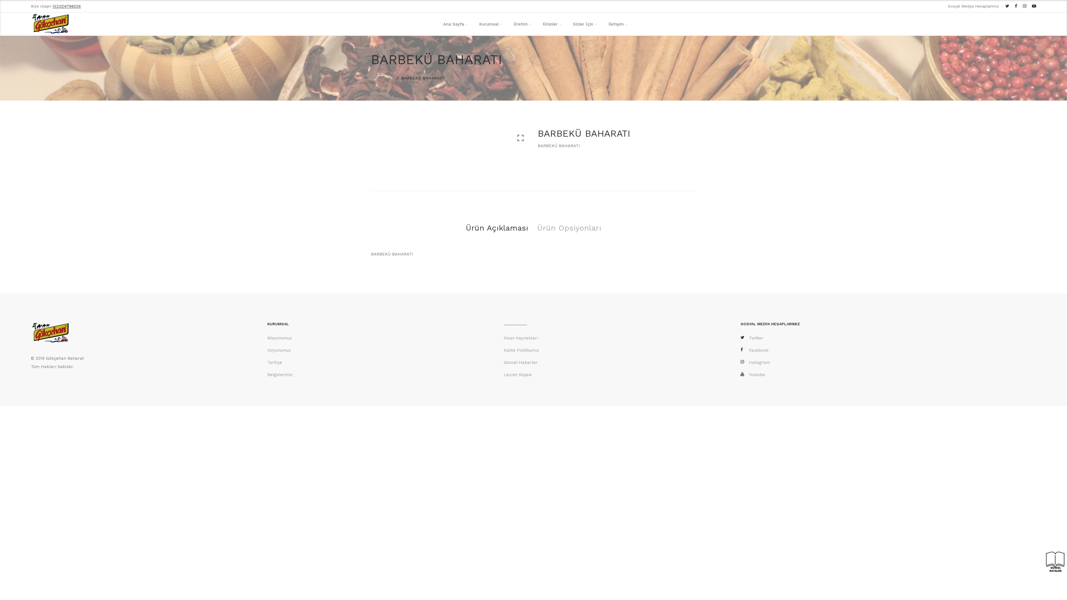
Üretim (521, 24)
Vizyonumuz (279, 350)
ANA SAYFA (382, 78)
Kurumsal (488, 24)
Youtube (757, 374)
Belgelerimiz (280, 374)
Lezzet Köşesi (518, 374)
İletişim (616, 24)
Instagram (759, 362)
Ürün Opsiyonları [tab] (569, 227)
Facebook (759, 350)
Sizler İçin (583, 24)
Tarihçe (274, 362)
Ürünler (550, 24)
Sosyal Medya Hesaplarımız (973, 6)
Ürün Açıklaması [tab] (497, 227)
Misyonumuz (279, 338)
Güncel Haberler (521, 362)
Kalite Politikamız (521, 350)
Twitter (756, 338)
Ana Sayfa (453, 24)
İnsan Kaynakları (521, 338)
